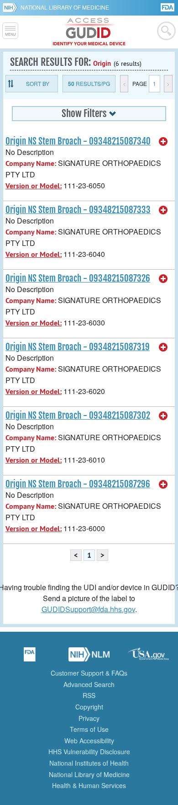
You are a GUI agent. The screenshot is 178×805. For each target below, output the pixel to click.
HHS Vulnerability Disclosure (89, 751)
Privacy (89, 718)
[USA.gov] (148, 657)
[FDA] (168, 7)
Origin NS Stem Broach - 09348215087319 (77, 346)
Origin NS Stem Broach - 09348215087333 (78, 209)
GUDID (89, 32)
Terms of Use (89, 729)
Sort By (37, 83)
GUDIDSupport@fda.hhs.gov (88, 609)
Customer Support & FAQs (89, 672)
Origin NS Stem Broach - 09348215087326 (77, 278)
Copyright (89, 706)
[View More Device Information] (163, 141)
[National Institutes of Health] (12, 7)
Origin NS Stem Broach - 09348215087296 (77, 484)
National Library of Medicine (65, 7)
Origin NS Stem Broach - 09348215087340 (78, 141)
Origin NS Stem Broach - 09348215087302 (77, 415)
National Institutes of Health (89, 763)
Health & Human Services (89, 785)
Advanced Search (89, 684)
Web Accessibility (89, 740)
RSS (89, 695)
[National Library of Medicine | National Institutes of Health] (89, 657)
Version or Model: (33, 186)
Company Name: (30, 163)
